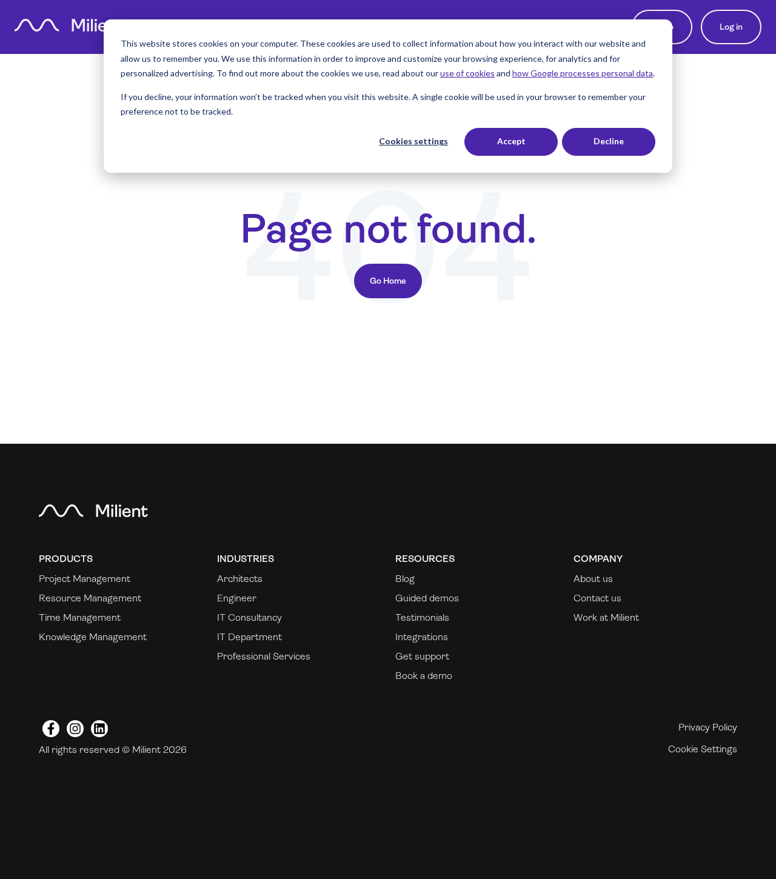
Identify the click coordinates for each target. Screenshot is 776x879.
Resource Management (90, 598)
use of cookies (467, 73)
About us (593, 578)
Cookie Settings (702, 749)
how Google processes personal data (582, 73)
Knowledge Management (93, 637)
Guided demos (427, 598)
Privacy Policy (707, 727)
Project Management (84, 578)
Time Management (80, 617)
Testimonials (422, 617)
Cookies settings (413, 141)
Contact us (597, 598)
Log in (731, 27)
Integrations (421, 637)
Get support (422, 656)
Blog (405, 578)
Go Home (388, 281)
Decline (609, 141)
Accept (511, 141)
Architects (240, 578)
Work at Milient (606, 617)
